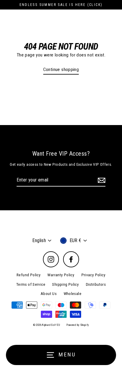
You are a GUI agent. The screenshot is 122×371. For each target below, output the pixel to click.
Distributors (96, 284)
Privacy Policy (93, 274)
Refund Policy (29, 274)
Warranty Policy (60, 274)
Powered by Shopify (77, 324)
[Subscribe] (100, 180)
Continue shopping (61, 69)
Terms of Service (30, 284)
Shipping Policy (65, 284)
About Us (49, 293)
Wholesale (72, 293)
